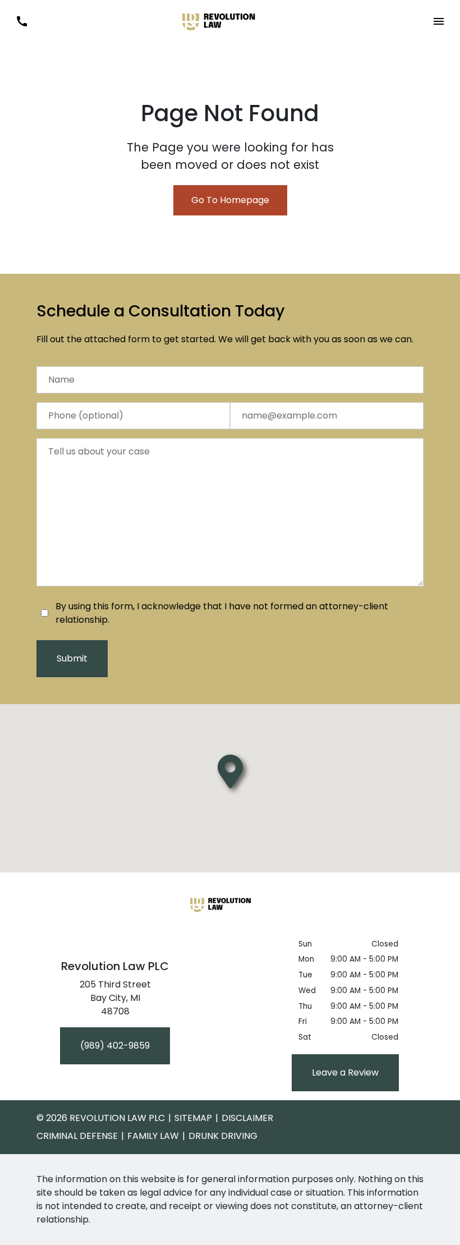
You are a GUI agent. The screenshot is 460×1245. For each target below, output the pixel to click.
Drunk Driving (222, 1135)
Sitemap (193, 1117)
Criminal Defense (77, 1135)
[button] (438, 21)
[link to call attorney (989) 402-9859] (21, 21)
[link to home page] (230, 20)
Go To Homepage (230, 200)
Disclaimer (247, 1117)
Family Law (153, 1135)
